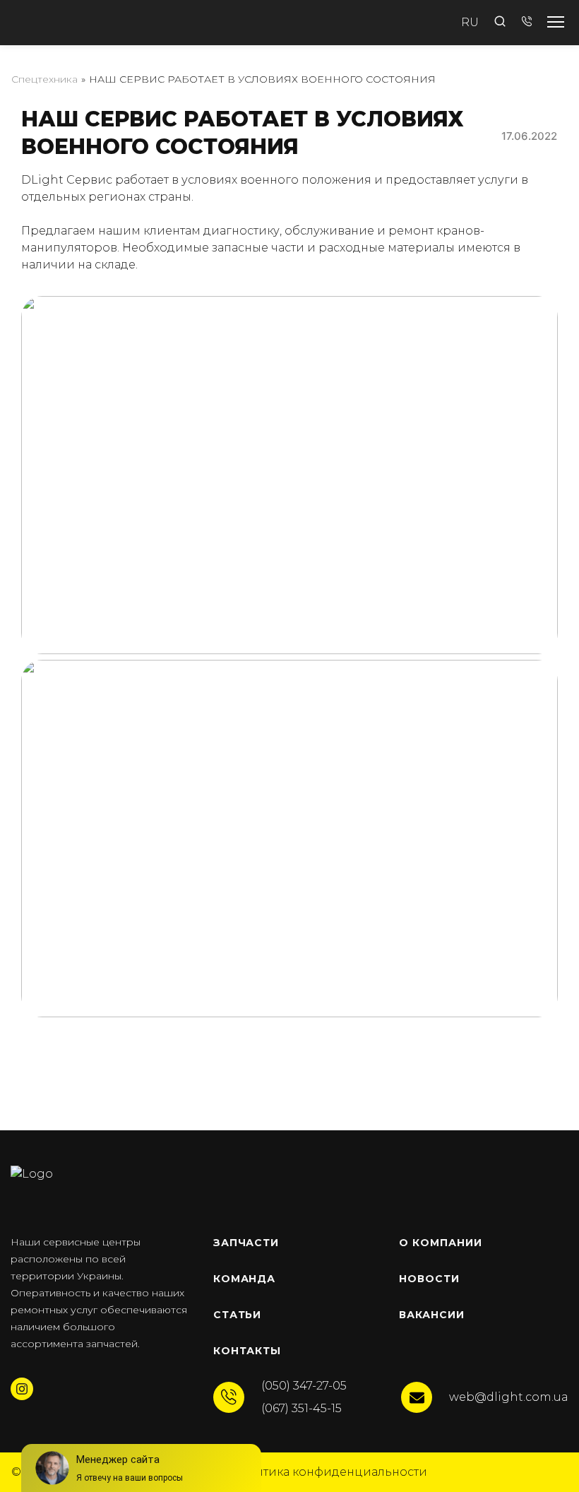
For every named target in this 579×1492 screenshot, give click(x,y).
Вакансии (432, 1314)
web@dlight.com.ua (508, 1397)
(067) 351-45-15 (301, 1408)
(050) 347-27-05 (304, 1385)
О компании (440, 1242)
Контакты (247, 1350)
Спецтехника (44, 79)
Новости (429, 1278)
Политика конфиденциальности (329, 1472)
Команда (244, 1278)
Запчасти (246, 1242)
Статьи (237, 1314)
